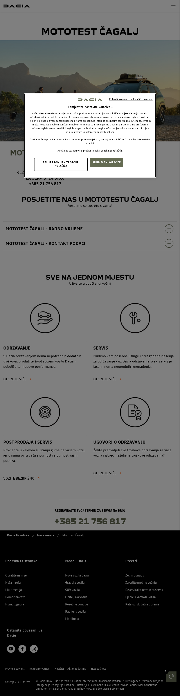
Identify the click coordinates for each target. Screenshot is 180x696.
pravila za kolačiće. (111, 150)
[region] (90, 135)
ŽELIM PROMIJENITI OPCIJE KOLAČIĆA (61, 164)
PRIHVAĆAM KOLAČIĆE (106, 162)
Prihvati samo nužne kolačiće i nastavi (131, 99)
